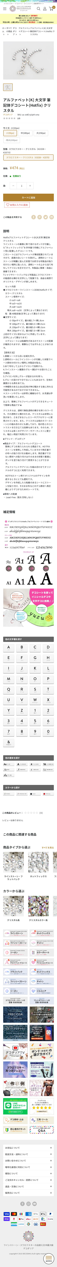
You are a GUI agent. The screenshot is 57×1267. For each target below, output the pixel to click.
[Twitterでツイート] (45, 217)
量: (4, 185)
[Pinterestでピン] (39, 217)
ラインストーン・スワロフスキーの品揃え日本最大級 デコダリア (28, 1247)
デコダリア (15, 31)
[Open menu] (48, 1258)
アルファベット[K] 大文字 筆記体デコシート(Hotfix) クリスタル (42, 31)
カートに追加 (28, 197)
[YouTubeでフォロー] (34, 1204)
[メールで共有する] (51, 217)
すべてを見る (48, 847)
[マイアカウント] (44, 8)
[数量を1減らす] (13, 185)
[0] (51, 9)
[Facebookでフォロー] (22, 1204)
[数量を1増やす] (30, 185)
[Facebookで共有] (33, 217)
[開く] (38, 8)
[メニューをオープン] (4, 8)
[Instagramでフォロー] (28, 1204)
